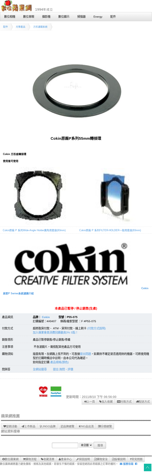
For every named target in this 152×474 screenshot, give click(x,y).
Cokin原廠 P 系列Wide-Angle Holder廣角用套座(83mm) (34, 230)
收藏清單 (48, 459)
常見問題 (137, 459)
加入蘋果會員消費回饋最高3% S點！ (55, 332)
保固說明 (84, 459)
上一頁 (91, 401)
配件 (5, 27)
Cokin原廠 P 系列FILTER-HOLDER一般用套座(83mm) (110, 230)
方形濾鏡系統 (40, 27)
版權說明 (120, 459)
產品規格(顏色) (59, 362)
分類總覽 (106, 426)
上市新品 (29, 426)
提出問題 (85, 353)
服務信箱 (127, 463)
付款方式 (126, 401)
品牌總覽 (68, 426)
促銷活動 (11, 426)
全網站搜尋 (40, 369)
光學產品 (20, 27)
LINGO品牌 (48, 426)
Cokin (46, 317)
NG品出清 (87, 426)
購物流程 (31, 459)
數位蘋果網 (12, 459)
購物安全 (102, 459)
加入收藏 (107, 401)
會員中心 (66, 459)
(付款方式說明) (96, 328)
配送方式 (144, 401)
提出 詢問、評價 (63, 369)
